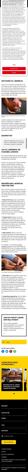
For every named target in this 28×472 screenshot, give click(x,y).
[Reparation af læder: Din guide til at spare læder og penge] (12, 379)
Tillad (14, 64)
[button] (14, 406)
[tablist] (14, 393)
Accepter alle (14, 68)
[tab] (14, 393)
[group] (14, 143)
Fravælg (14, 72)
